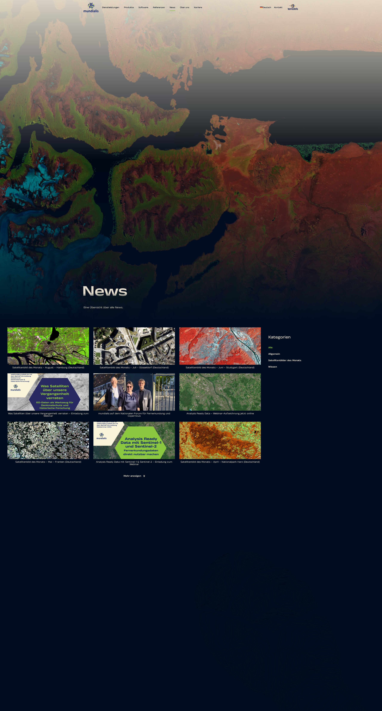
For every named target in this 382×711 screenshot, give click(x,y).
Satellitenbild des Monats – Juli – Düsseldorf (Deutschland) (134, 367)
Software (143, 7)
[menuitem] (266, 7)
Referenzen (159, 7)
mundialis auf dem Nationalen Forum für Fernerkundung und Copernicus (134, 415)
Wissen (272, 367)
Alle (270, 347)
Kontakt (278, 7)
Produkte (129, 7)
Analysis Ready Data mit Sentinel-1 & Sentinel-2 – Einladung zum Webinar (134, 463)
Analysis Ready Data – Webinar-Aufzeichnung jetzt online (220, 413)
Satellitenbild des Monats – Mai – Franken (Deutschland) (48, 462)
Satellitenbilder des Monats (284, 360)
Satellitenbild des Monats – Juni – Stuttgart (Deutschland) (220, 367)
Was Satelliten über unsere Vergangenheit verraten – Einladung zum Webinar (48, 415)
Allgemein (274, 354)
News (172, 7)
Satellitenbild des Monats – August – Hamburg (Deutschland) (48, 367)
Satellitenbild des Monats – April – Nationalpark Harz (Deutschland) (220, 462)
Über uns (184, 7)
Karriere (198, 7)
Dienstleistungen (110, 7)
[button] (134, 476)
